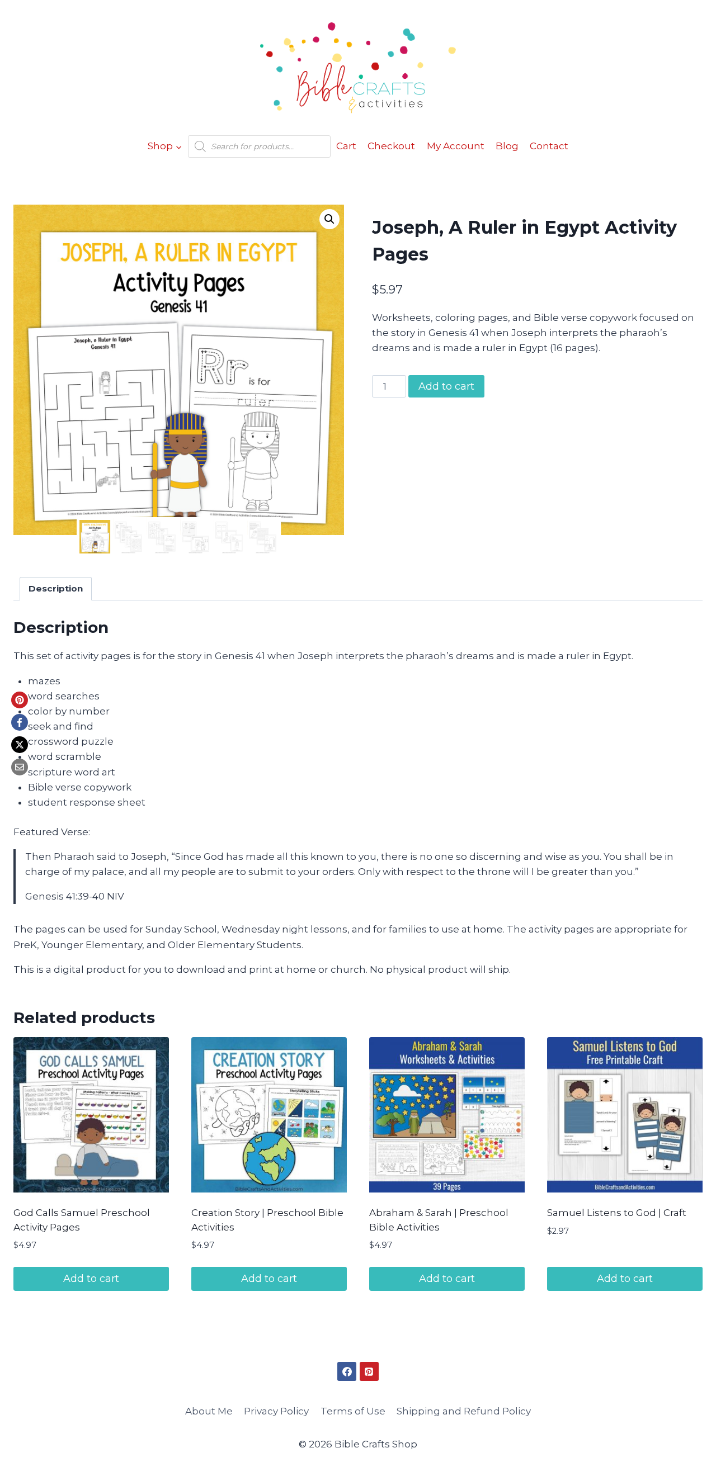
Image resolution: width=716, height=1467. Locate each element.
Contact (549, 146)
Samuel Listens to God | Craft (616, 1212)
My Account (455, 146)
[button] (329, 219)
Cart (346, 146)
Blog (507, 146)
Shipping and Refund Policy (464, 1411)
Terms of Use (353, 1411)
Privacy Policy (276, 1411)
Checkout (391, 146)
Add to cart (446, 386)
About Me (209, 1411)
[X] (19, 744)
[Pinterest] (19, 700)
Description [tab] (56, 588)
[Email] (19, 767)
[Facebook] (19, 722)
